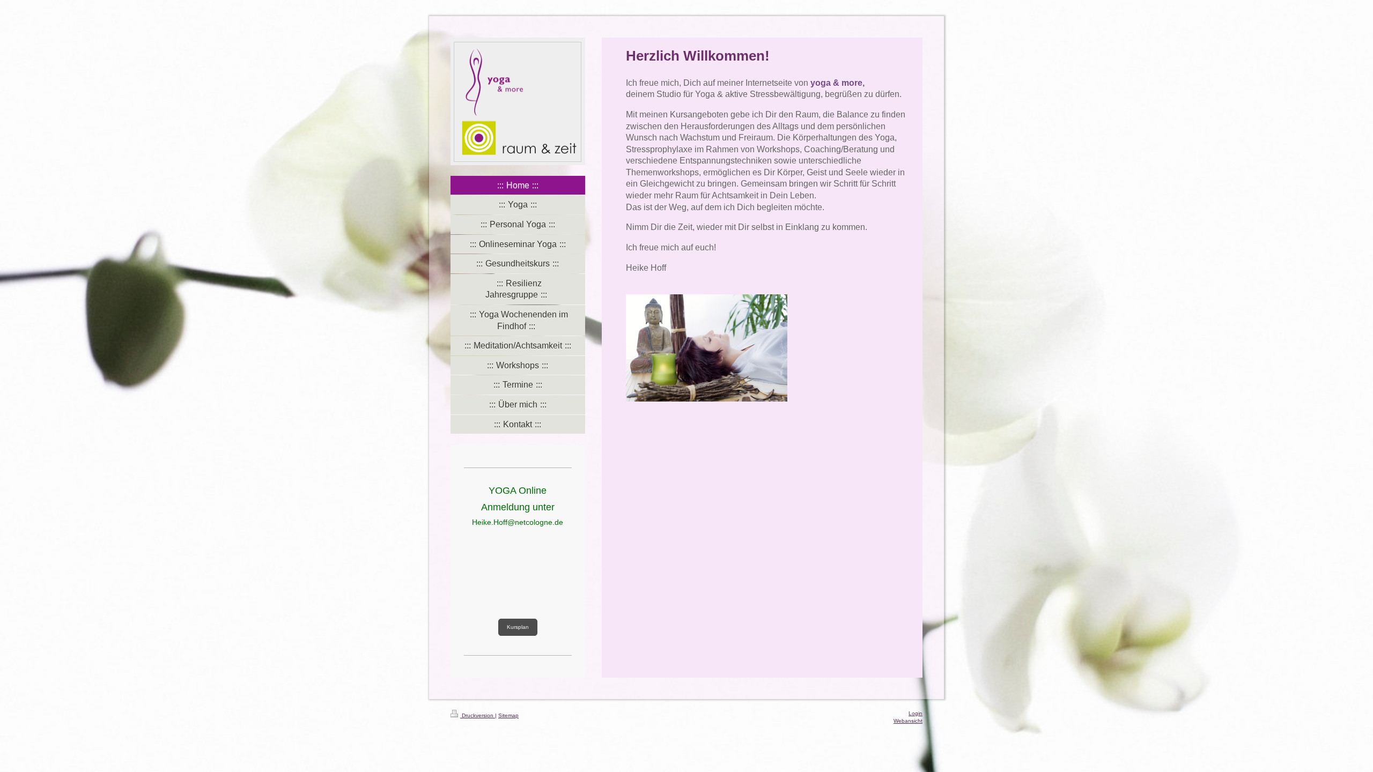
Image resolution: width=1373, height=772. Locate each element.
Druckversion (477, 715)
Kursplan (518, 627)
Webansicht (908, 721)
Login (915, 713)
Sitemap (508, 715)
